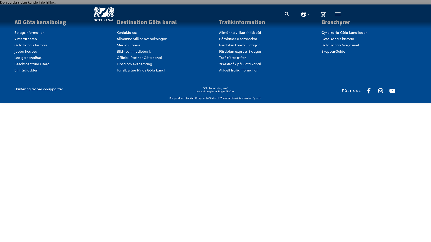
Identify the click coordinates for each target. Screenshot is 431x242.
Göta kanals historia (30, 45)
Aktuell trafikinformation (239, 70)
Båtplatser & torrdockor (238, 38)
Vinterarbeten (25, 38)
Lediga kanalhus (28, 57)
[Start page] (103, 14)
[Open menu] (338, 14)
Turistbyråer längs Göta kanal (141, 70)
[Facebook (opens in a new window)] (369, 91)
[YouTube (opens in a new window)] (392, 91)
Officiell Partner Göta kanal (139, 57)
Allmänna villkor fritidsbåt (240, 32)
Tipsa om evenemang (134, 63)
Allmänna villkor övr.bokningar (142, 38)
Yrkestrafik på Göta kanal (240, 63)
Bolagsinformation (29, 32)
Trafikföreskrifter (232, 57)
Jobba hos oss (25, 51)
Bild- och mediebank (134, 51)
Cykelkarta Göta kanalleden (344, 32)
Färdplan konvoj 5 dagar (239, 45)
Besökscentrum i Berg (32, 63)
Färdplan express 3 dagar (240, 51)
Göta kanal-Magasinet (340, 45)
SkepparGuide (333, 51)
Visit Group (196, 98)
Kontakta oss (127, 32)
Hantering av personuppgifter (38, 88)
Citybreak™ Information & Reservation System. (235, 98)
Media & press (128, 45)
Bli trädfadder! (26, 70)
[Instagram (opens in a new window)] (380, 91)
